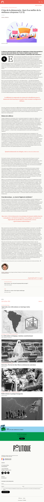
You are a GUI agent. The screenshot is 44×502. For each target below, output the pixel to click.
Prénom (2, 486)
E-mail (2, 483)
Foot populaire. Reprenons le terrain (15, 429)
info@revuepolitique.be (6, 470)
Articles (3, 476)
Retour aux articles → (39, 5)
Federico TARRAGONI (5, 17)
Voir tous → (41, 301)
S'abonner (22, 438)
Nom (23, 486)
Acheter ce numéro (22, 436)
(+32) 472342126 (4, 468)
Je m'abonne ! (4, 478)
